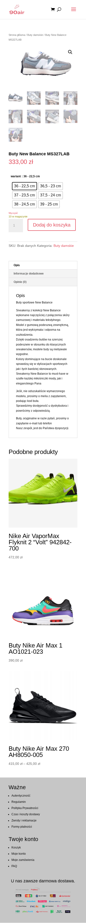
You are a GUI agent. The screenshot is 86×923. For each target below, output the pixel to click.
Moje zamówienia (22, 860)
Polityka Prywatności (24, 808)
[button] (70, 52)
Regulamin (18, 802)
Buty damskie (35, 34)
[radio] (24, 186)
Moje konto (18, 853)
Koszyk (16, 847)
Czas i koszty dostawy (25, 814)
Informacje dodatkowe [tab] (29, 273)
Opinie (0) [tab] (20, 282)
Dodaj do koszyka (51, 224)
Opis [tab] (17, 265)
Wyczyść (13, 213)
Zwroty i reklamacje (24, 820)
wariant (16, 176)
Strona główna (17, 34)
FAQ (14, 866)
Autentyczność (20, 795)
